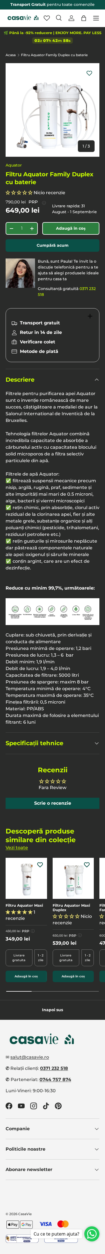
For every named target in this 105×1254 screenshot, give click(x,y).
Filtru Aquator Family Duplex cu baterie (54, 55)
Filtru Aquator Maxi (24, 905)
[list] (52, 109)
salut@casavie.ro (29, 1057)
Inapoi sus (52, 1009)
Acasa (11, 55)
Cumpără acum (53, 245)
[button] (84, 18)
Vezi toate (17, 847)
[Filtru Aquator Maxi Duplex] (73, 878)
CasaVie (25, 1214)
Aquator (14, 165)
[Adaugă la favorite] (89, 73)
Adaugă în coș (71, 228)
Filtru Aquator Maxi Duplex (71, 907)
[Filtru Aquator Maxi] (26, 878)
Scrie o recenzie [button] (52, 803)
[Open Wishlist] (47, 18)
